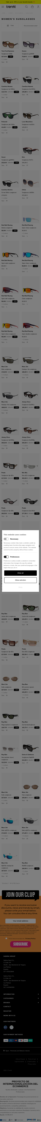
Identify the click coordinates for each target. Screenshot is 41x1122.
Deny (20, 587)
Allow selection (20, 580)
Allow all (20, 573)
